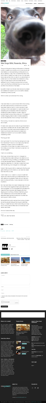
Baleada (23, 346)
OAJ (2, 65)
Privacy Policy (39, 401)
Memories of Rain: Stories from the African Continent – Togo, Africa (23, 239)
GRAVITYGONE (33, 401)
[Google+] (10, 249)
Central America (13, 0)
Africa (7, 0)
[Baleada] (18, 347)
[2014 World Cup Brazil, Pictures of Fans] (18, 352)
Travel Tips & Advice (29, 3)
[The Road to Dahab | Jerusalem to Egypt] (25, 260)
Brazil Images (24, 353)
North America (31, 0)
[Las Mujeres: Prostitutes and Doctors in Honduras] (18, 342)
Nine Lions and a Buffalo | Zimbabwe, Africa (21, 332)
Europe (22, 0)
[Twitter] (12, 249)
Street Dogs (11, 224)
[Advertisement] (15, 100)
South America (40, 0)
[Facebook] (32, 388)
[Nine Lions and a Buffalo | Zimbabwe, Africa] (5, 260)
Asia (9, 0)
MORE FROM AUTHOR (14, 254)
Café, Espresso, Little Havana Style (7, 238)
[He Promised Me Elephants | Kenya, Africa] (15, 260)
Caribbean (18, 0)
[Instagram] (35, 388)
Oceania (35, 0)
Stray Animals (6, 224)
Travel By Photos (41, 3)
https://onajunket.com (12, 246)
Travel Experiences (36, 343)
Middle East (26, 0)
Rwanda (5, 60)
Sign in (33, 365)
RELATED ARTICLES (5, 254)
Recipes (35, 3)
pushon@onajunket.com (21, 397)
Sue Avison (17, 334)
